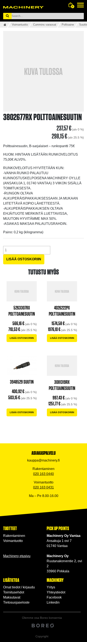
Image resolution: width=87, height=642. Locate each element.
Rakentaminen (14, 535)
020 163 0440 (43, 474)
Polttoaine (68, 24)
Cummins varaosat (44, 24)
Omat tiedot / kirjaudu (19, 587)
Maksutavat (11, 597)
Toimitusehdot (13, 592)
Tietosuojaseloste (16, 602)
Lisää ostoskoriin (23, 259)
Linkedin (53, 602)
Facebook (54, 597)
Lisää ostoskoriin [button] (22, 338)
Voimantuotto (20, 24)
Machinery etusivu (16, 556)
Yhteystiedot (56, 592)
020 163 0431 (43, 487)
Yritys (51, 587)
